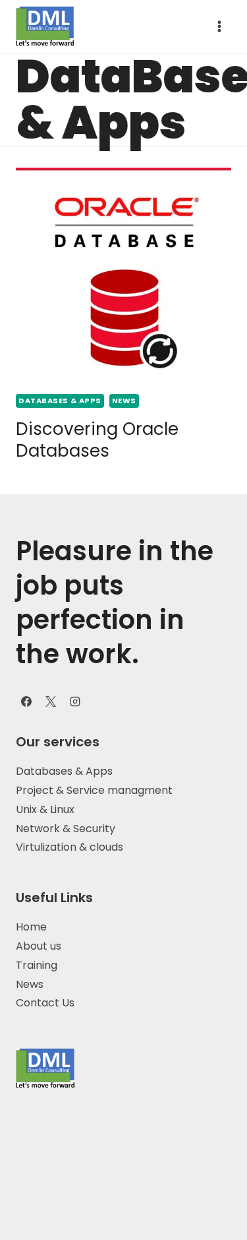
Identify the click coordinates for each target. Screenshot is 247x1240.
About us (38, 946)
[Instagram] (75, 701)
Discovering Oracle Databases (97, 440)
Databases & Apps (64, 771)
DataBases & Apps (59, 400)
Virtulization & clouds (71, 847)
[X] (50, 701)
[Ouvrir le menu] (219, 26)
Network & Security (65, 828)
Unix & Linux (45, 809)
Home (31, 926)
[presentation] (123, 275)
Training (36, 965)
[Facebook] (26, 701)
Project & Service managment (94, 790)
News (124, 400)
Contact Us (45, 1002)
